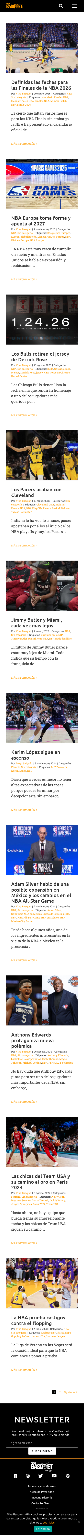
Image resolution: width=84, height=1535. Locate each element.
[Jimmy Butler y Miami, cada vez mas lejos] (42, 586)
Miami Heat (35, 638)
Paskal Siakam (61, 508)
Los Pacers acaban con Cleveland (36, 492)
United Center (19, 376)
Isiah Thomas (50, 1059)
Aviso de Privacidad (42, 1491)
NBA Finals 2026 (21, 104)
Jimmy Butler (19, 638)
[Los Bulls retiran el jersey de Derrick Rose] (42, 320)
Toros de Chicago (60, 372)
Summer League (55, 1336)
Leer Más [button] (49, 1522)
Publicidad (42, 1509)
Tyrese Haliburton (21, 511)
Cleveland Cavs (45, 504)
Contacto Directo (41, 1503)
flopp (68, 1332)
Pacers (47, 508)
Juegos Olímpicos (21, 1204)
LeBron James (30, 1336)
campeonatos (33, 1059)
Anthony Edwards (58, 1055)
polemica (67, 1062)
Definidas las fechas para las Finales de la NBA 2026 (41, 85)
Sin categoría (19, 97)
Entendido (43, 1528)
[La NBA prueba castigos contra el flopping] (42, 1283)
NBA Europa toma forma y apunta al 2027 (41, 220)
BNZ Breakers (59, 767)
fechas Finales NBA (22, 100)
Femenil (16, 1196)
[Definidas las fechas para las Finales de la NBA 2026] (42, 48)
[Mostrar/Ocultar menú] (75, 6)
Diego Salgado (24, 763)
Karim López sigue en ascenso (35, 755)
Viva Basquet (23, 93)
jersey (39, 372)
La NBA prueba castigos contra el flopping (38, 1320)
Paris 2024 (55, 1062)
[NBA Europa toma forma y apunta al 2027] (42, 184)
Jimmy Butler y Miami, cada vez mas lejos (36, 622)
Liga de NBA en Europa (51, 236)
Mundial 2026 (58, 100)
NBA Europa (37, 240)
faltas (60, 1332)
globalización (28, 236)
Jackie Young (57, 1200)
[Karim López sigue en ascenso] (42, 718)
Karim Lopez (18, 770)
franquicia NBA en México (26, 913)
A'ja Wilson (58, 1196)
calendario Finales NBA (55, 97)
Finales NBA (42, 100)
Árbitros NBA (48, 1332)
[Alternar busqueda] (61, 6)
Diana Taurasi (40, 1200)
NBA (69, 93)
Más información (23, 143)
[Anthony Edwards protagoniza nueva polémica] (42, 1000)
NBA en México (50, 917)
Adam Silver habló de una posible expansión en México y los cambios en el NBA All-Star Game (41, 892)
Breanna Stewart (21, 1200)
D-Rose (15, 372)
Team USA (52, 1204)
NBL (29, 770)
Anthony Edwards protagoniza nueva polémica (32, 1040)
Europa (15, 236)
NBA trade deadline (60, 638)
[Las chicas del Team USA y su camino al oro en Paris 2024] (42, 1142)
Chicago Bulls (62, 368)
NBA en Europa (20, 240)
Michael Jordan (32, 1062)
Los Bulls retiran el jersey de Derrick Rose (40, 356)
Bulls (50, 368)
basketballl (17, 1059)
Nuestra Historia (42, 1497)
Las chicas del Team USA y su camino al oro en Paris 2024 (40, 1181)
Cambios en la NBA (52, 634)
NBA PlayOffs (34, 508)
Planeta (15, 767)
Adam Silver (54, 910)
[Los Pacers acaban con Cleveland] (42, 455)
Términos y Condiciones (42, 1486)
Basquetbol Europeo (58, 232)
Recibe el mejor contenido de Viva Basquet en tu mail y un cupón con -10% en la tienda (40, 1432)
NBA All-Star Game (29, 917)
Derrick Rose (27, 372)
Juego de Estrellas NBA (56, 913)
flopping (16, 1336)
